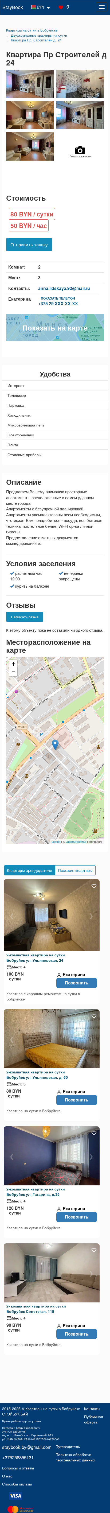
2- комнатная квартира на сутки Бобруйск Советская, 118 (36, 1308)
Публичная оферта (93, 1419)
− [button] (13, 672)
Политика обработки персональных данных (75, 1457)
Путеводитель (68, 1446)
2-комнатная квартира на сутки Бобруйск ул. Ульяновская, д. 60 (37, 1074)
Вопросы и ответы (18, 1468)
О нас (7, 1476)
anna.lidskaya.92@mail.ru (64, 288)
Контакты (92, 1408)
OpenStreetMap (76, 841)
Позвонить (76, 983)
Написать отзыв (24, 616)
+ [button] (13, 664)
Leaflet (56, 841)
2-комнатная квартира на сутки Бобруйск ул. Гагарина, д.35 (35, 1191)
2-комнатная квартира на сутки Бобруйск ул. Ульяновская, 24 (35, 957)
